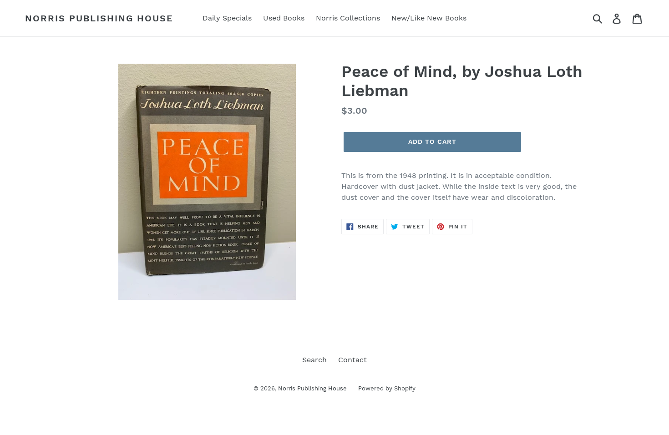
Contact (352, 359)
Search (314, 359)
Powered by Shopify (387, 388)
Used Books (283, 18)
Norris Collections (348, 18)
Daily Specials (227, 18)
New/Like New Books (428, 18)
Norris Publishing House (99, 18)
